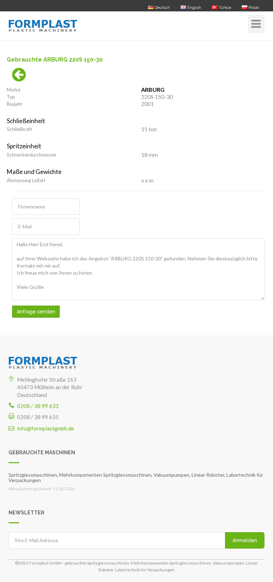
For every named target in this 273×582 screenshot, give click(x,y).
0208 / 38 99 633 (38, 406)
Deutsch (162, 7)
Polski (253, 7)
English (193, 7)
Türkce (224, 7)
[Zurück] (19, 78)
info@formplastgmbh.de (45, 428)
